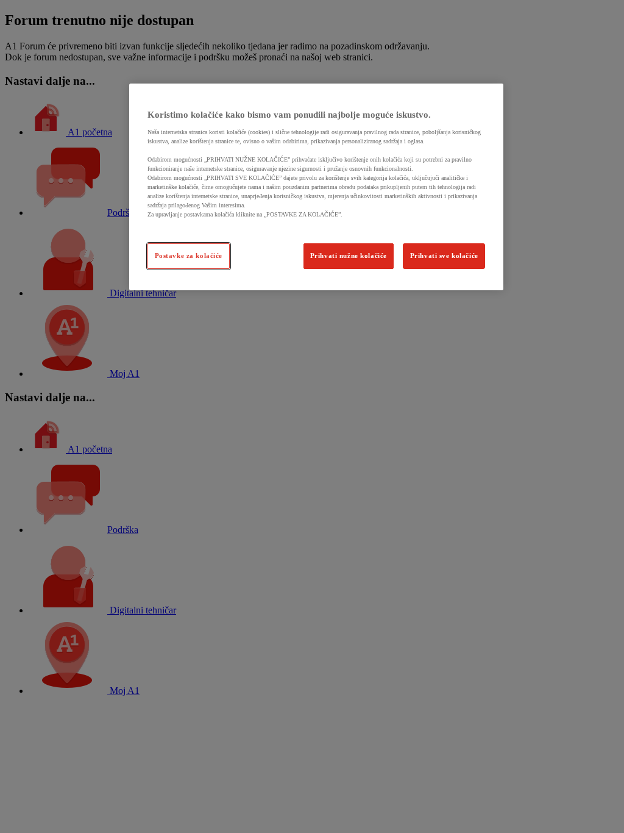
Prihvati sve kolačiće (444, 255)
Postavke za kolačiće (188, 255)
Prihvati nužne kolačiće (348, 255)
